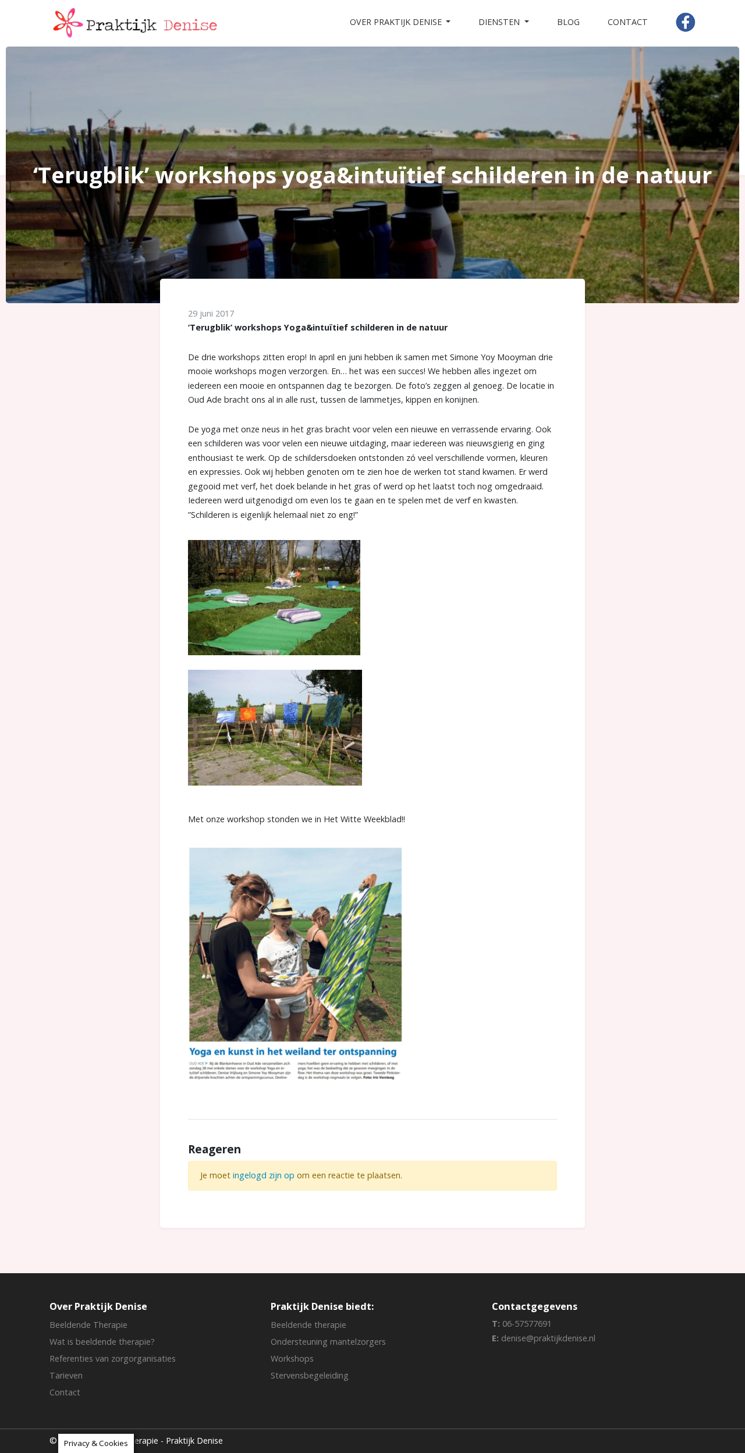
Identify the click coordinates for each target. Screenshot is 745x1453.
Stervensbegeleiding (310, 1375)
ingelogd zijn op (264, 1175)
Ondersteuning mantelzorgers (328, 1341)
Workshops (292, 1358)
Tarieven (66, 1375)
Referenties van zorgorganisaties (112, 1358)
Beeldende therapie (308, 1324)
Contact (628, 21)
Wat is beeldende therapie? (102, 1341)
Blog (568, 21)
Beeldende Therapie (88, 1324)
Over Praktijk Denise (397, 21)
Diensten (500, 21)
